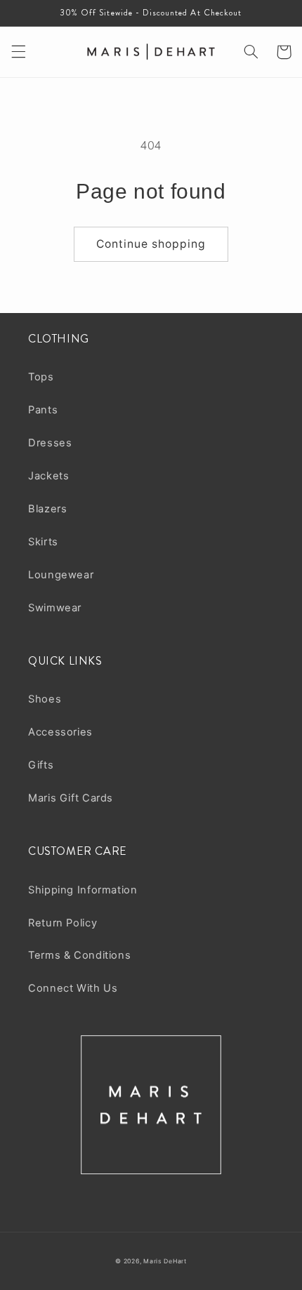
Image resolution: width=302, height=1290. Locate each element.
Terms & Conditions (79, 955)
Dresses (50, 443)
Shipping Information (83, 890)
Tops (41, 377)
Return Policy (62, 923)
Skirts (43, 542)
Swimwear (54, 607)
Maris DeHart (165, 1261)
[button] (18, 52)
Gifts (40, 765)
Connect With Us (72, 988)
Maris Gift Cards (70, 798)
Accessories (60, 732)
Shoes (44, 699)
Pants (43, 410)
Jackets (48, 476)
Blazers (47, 509)
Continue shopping (151, 244)
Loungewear (60, 574)
